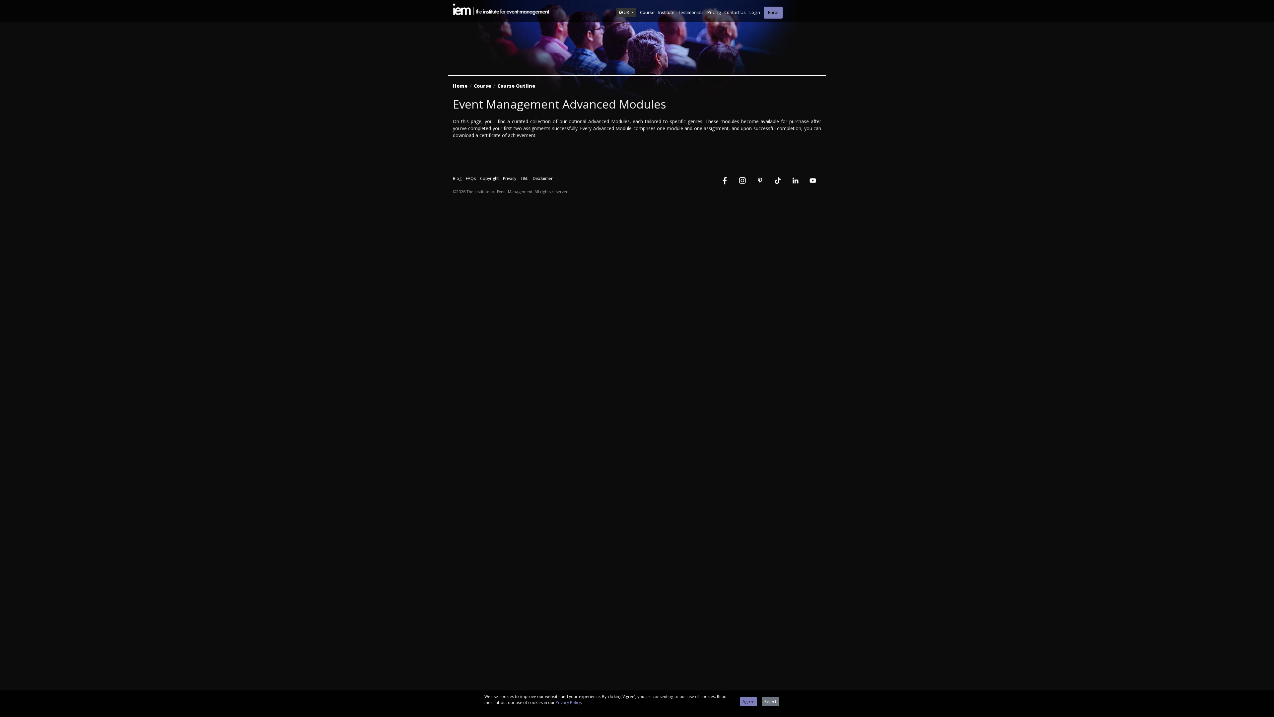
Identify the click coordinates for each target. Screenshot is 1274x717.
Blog (457, 178)
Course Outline (516, 86)
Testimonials (691, 12)
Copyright (489, 178)
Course (647, 12)
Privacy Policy (568, 702)
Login (754, 12)
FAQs (471, 178)
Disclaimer (543, 178)
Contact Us (735, 12)
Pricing (714, 12)
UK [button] (626, 12)
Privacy (509, 178)
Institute (666, 12)
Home (460, 86)
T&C (525, 178)
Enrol (773, 12)
